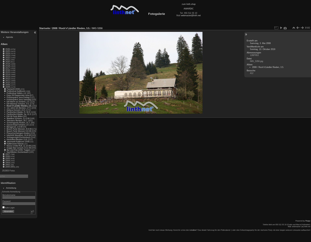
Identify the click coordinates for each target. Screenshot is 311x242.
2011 (7, 81)
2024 (7, 53)
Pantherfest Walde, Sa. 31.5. (19, 114)
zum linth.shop (189, 4)
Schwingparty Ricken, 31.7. (19, 123)
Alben (4, 44)
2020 (7, 62)
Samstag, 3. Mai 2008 (260, 43)
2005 (7, 158)
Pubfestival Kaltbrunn (16, 91)
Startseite (44, 28)
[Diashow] (281, 28)
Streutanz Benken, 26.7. (17, 120)
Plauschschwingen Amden (18, 133)
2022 (7, 57)
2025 (7, 51)
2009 (7, 85)
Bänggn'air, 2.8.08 (15, 127)
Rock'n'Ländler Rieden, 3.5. (19, 106)
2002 (7, 165)
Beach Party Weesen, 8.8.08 (19, 129)
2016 (7, 70)
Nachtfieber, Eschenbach (18, 152)
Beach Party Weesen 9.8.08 (19, 131)
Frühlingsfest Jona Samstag (19, 99)
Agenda (9, 37)
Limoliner (193, 230)
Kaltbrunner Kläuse (15, 144)
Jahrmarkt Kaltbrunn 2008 (18, 141)
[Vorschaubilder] (294, 28)
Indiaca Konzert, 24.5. (16, 110)
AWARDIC (189, 8)
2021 (7, 60)
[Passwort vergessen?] (32, 212)
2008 (7, 87)
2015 (7, 72)
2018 (7, 66)
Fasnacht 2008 (13, 89)
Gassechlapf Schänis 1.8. (18, 125)
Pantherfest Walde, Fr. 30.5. (19, 112)
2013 (7, 76)
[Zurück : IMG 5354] (298, 28)
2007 (7, 154)
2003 (7, 162)
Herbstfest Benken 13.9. (17, 139)
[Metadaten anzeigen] (285, 28)
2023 (7, 55)
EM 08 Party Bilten (15, 116)
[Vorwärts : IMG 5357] (302, 28)
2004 (7, 160)
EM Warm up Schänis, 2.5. (18, 102)
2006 (7, 156)
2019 (7, 64)
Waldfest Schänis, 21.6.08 (18, 118)
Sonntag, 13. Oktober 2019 (262, 49)
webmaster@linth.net (191, 15)
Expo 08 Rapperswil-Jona (18, 95)
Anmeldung (11, 188)
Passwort (6, 201)
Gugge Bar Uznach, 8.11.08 (19, 148)
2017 (7, 68)
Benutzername (8, 195)
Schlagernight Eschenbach (18, 137)
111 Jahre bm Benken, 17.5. (19, 108)
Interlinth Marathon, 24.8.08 (19, 135)
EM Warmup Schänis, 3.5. (18, 104)
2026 (7, 49)
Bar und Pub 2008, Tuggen (18, 150)
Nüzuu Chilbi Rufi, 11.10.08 (19, 146)
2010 (7, 83)
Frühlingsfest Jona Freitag (18, 97)
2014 (7, 74)
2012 (7, 78)
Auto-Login (10, 208)
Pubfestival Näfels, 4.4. (17, 93)
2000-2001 (10, 167)
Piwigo (307, 221)
